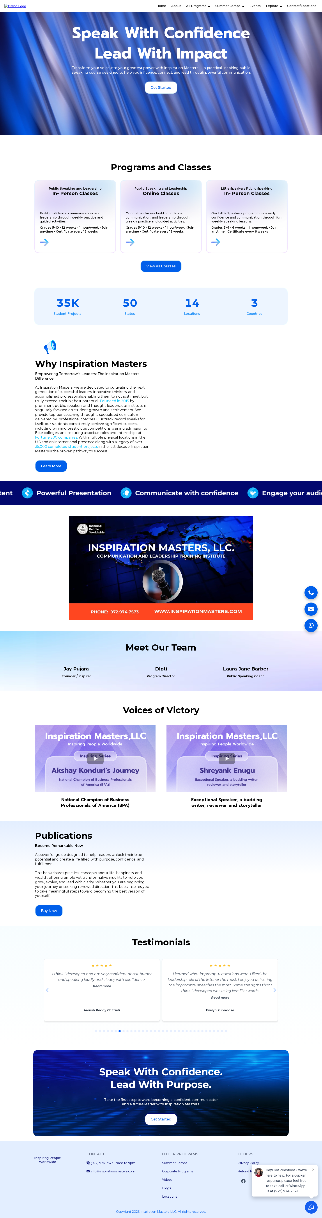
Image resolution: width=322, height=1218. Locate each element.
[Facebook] (243, 1181)
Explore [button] (272, 6)
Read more (102, 997)
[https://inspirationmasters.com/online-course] (162, 242)
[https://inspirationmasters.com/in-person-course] (76, 242)
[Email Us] (311, 609)
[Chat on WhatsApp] (311, 625)
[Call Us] (311, 592)
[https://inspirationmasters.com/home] (15, 6)
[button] (208, 6)
